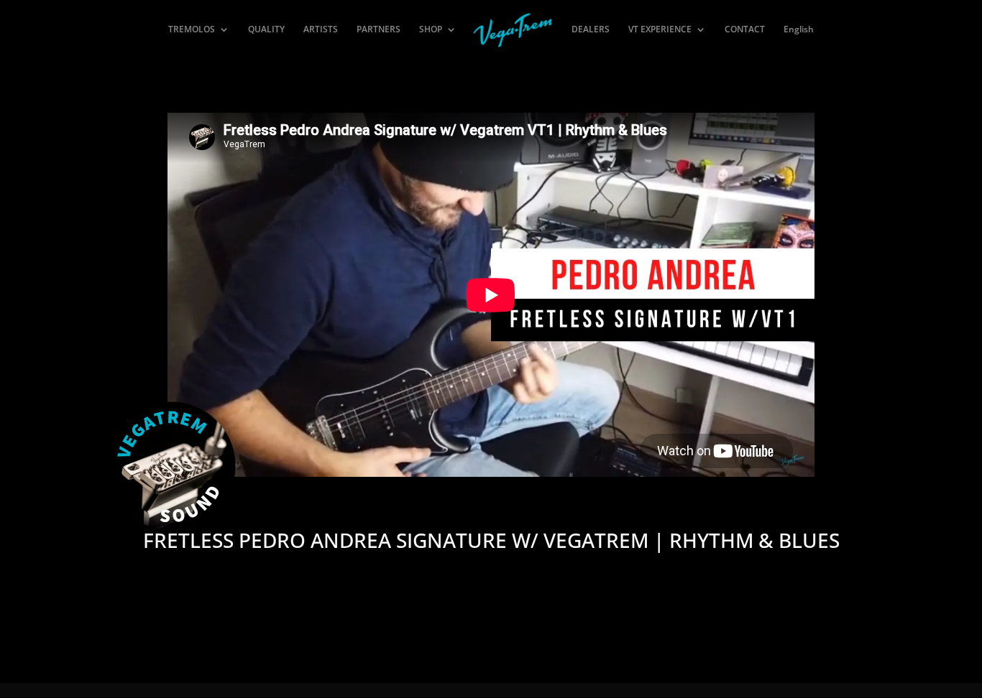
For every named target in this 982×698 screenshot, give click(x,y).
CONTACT (745, 29)
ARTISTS (320, 29)
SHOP (430, 29)
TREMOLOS (191, 29)
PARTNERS (378, 29)
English (799, 29)
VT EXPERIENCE (660, 29)
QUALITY (266, 29)
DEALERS (591, 29)
